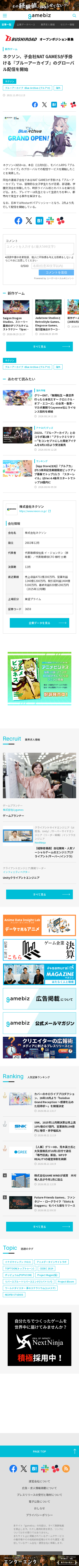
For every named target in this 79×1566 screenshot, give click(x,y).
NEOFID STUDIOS (14, 1294)
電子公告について (39, 1501)
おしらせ (39, 1508)
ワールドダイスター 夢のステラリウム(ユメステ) (30, 1288)
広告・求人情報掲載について (39, 1488)
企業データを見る (39, 623)
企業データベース (26, 24)
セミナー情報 (67, 24)
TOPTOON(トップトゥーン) (19, 1268)
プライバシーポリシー (39, 1515)
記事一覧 (6, 24)
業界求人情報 (48, 24)
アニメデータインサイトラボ (52, 1261)
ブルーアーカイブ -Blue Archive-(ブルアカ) (27, 87)
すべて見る (39, 346)
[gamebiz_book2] (39, 678)
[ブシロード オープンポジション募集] (39, 38)
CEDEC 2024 (46, 1268)
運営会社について (39, 1481)
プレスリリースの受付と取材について (39, 1495)
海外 (58, 87)
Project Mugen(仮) (47, 1275)
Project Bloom (66, 1281)
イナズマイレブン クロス (18, 1261)
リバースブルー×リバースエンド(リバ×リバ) (28, 1281)
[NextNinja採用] (39, 1339)
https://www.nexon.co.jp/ (33, 511)
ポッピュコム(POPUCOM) (18, 1275)
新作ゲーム (11, 49)
